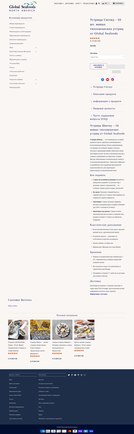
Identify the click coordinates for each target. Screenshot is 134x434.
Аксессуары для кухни (17, 83)
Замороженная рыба (16, 43)
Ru (106, 3)
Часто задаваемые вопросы (46, 403)
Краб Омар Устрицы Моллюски (20, 51)
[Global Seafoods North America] (23, 6)
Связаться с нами (44, 391)
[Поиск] (99, 4)
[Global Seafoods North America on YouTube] (107, 79)
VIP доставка (89, 3)
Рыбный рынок (13, 411)
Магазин (59, 3)
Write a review (12, 306)
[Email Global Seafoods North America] (85, 375)
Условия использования (46, 383)
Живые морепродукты (17, 23)
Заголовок (93, 53)
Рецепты (41, 411)
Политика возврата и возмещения (49, 387)
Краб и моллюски (14, 383)
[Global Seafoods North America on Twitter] (69, 375)
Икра (11, 47)
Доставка (69, 3)
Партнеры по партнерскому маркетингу (50, 418)
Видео (40, 414)
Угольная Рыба (15, 63)
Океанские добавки (16, 79)
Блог (78, 3)
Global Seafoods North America (69, 427)
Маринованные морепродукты (20, 35)
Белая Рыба (13, 75)
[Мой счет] (96, 4)
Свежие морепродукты (17, 27)
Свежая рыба (13, 387)
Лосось (12, 67)
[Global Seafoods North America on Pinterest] (78, 375)
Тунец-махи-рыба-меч (17, 71)
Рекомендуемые (15, 87)
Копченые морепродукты (18, 39)
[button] (95, 38)
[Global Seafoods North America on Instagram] (112, 79)
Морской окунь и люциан (18, 59)
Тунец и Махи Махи (15, 395)
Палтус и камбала (15, 55)
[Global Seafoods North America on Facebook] (102, 79)
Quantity (93, 46)
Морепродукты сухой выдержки (20, 31)
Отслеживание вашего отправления (49, 395)
